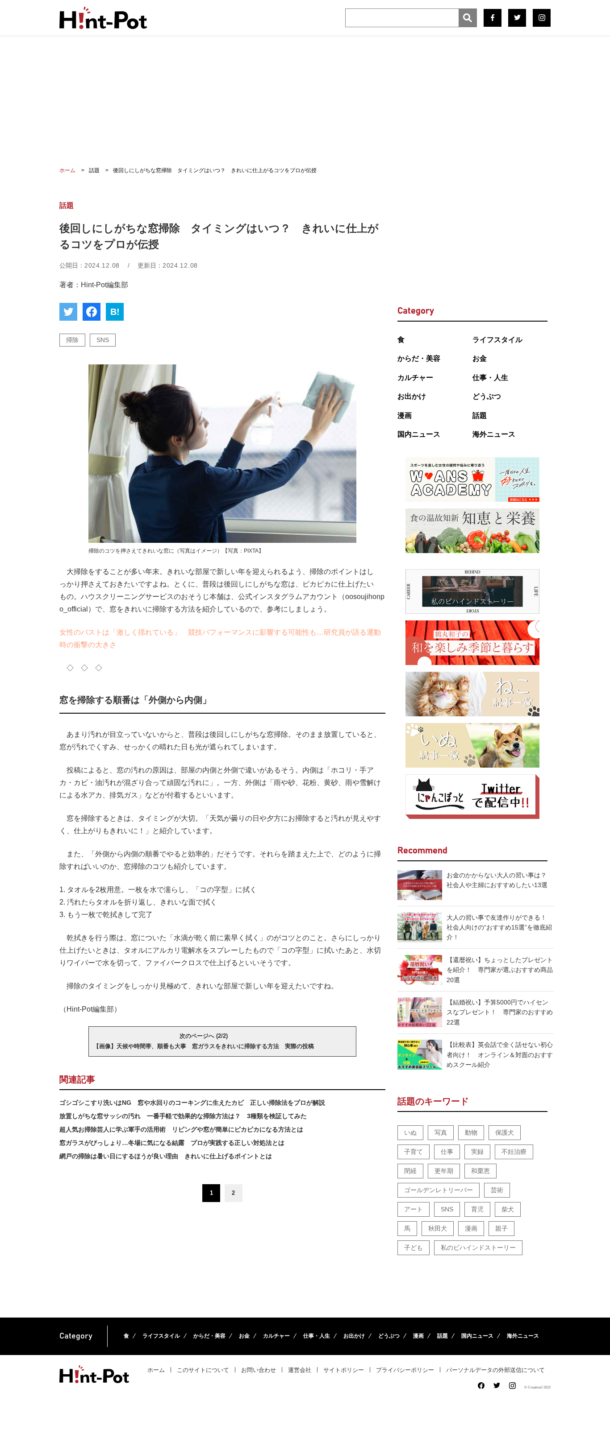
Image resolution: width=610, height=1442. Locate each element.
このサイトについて (203, 1370)
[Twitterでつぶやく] (68, 312)
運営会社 (299, 1370)
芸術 (497, 1190)
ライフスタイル (497, 339)
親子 (501, 1228)
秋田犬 (437, 1228)
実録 (477, 1151)
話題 (479, 415)
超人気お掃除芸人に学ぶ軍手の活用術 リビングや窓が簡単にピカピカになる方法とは (181, 1129)
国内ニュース (418, 434)
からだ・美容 (418, 358)
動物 (471, 1132)
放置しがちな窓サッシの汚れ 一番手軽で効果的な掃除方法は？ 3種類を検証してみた (183, 1116)
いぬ (410, 1132)
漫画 (404, 415)
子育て (413, 1151)
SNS (102, 339)
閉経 (410, 1170)
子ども (413, 1247)
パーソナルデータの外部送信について (495, 1370)
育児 (477, 1209)
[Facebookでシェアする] (91, 312)
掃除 (72, 339)
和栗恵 (480, 1170)
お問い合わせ (258, 1370)
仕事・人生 (490, 377)
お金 (479, 358)
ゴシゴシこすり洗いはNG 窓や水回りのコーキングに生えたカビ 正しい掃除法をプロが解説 (192, 1102)
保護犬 (504, 1132)
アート (413, 1209)
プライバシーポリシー (405, 1370)
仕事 (447, 1151)
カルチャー (415, 377)
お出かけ (411, 396)
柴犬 (507, 1209)
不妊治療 (513, 1151)
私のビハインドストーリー (478, 1247)
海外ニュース (493, 434)
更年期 (444, 1170)
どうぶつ (486, 396)
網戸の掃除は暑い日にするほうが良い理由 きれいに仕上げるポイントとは (165, 1156)
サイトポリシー (343, 1370)
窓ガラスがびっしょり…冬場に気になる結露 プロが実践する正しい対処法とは (171, 1142)
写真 (441, 1132)
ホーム (156, 1370)
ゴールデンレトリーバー (438, 1190)
